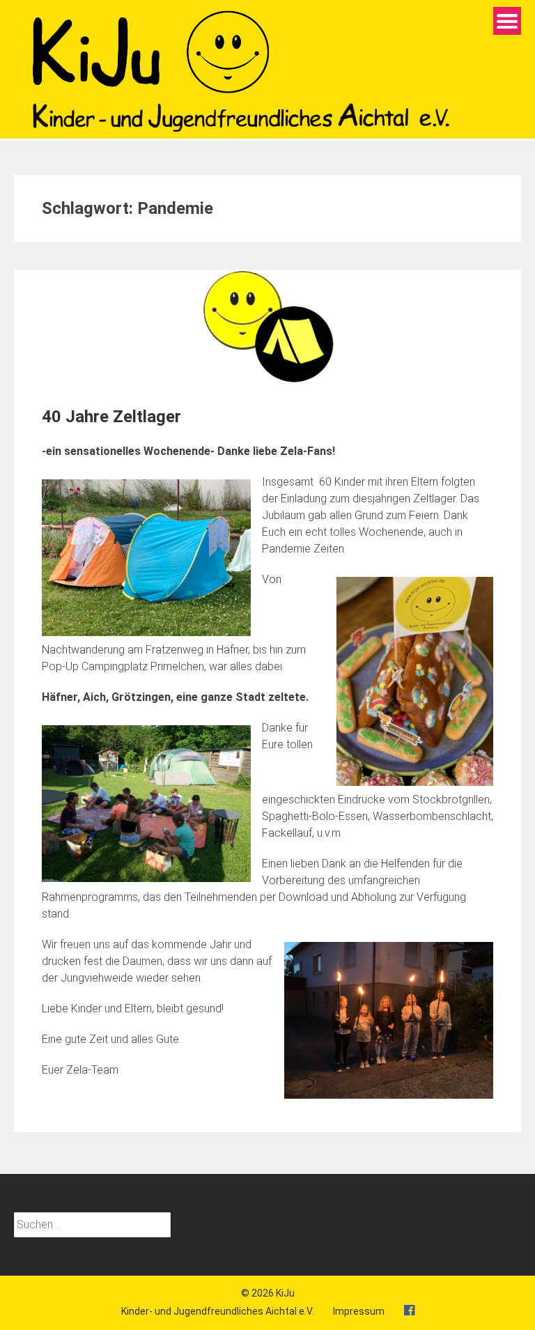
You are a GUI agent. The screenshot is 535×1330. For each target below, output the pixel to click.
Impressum (359, 1311)
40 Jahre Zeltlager (111, 416)
